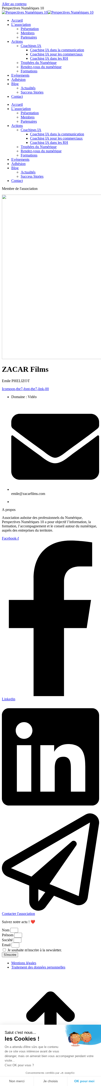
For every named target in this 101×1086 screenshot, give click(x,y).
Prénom (8, 935)
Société (8, 940)
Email (7, 945)
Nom (6, 930)
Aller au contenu (14, 4)
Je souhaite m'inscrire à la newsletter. (35, 950)
